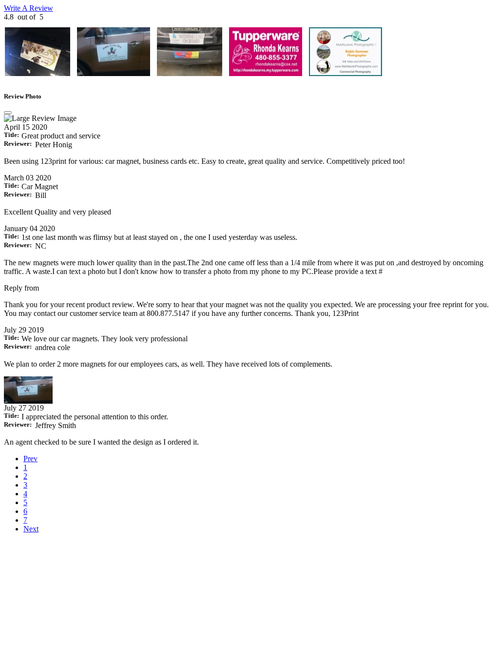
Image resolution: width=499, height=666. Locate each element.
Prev (30, 458)
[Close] (8, 112)
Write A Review (28, 8)
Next (30, 529)
